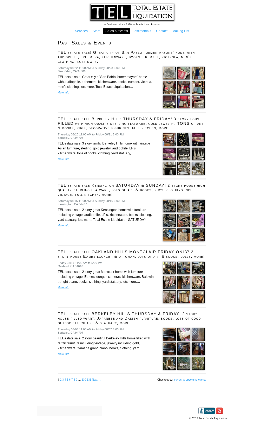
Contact (161, 31)
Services (81, 31)
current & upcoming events (190, 379)
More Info (63, 92)
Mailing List (180, 31)
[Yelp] (219, 413)
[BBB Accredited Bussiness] (206, 413)
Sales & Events (116, 31)
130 (84, 379)
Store (96, 31)
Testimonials (142, 31)
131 (89, 379)
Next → (96, 379)
